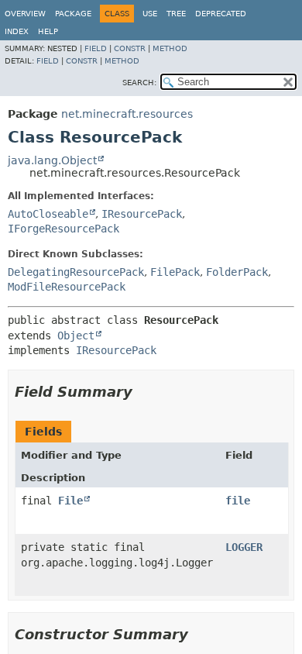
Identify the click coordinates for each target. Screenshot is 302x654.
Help (48, 31)
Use (149, 13)
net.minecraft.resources (127, 114)
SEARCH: (139, 82)
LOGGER (244, 547)
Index (17, 31)
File (70, 500)
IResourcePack (141, 214)
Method (170, 48)
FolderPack (237, 272)
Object (75, 335)
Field (95, 48)
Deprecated (220, 13)
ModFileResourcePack (66, 287)
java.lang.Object (52, 160)
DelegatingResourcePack (76, 272)
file (237, 500)
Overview (25, 13)
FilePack (175, 272)
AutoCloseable (48, 214)
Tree (176, 13)
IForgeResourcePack (63, 228)
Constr (130, 48)
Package (73, 13)
